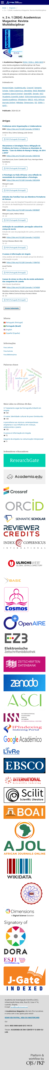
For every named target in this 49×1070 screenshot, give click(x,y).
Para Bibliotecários (10, 355)
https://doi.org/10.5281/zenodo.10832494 (23, 180)
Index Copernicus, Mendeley (20, 91)
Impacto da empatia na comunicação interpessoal (23, 439)
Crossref (30, 88)
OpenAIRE (28, 93)
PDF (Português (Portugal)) (16, 139)
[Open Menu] (2, 2)
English (9, 329)
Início (4, 8)
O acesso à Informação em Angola (22, 256)
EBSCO (30, 99)
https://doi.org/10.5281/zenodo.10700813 (23, 129)
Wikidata (19, 102)
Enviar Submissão (12, 308)
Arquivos (12, 8)
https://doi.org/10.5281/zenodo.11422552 (23, 237)
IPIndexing (22, 99)
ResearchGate (7, 88)
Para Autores (8, 351)
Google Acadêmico (9, 99)
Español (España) (13, 333)
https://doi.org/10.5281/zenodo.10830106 (23, 156)
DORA (40, 102)
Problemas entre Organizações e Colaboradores (22, 126)
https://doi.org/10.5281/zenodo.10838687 (23, 210)
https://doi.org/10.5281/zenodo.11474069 (23, 287)
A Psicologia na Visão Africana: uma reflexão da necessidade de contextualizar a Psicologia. (21, 176)
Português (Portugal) (14, 322)
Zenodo (36, 93)
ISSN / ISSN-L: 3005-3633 (33, 62)
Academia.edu (20, 88)
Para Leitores (8, 347)
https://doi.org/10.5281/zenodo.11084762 (23, 262)
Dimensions (29, 102)
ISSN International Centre (35, 96)
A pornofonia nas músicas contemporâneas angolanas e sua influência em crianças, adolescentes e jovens (21, 424)
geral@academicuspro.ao (19, 1007)
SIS (35, 102)
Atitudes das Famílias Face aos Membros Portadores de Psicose (23, 202)
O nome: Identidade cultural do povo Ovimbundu (23, 416)
